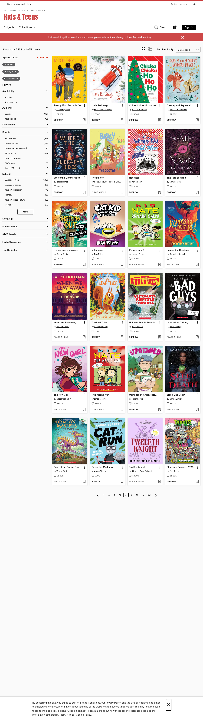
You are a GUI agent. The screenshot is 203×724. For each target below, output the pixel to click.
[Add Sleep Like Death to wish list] (197, 410)
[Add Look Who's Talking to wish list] (197, 337)
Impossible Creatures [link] (178, 250)
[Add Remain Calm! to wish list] (159, 265)
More (25, 212)
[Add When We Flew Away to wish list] (84, 337)
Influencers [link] (97, 250)
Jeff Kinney (137, 182)
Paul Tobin (174, 471)
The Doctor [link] (98, 177)
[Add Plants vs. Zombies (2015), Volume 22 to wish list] (197, 482)
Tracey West (61, 471)
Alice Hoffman (62, 326)
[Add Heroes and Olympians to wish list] (84, 265)
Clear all (42, 57)
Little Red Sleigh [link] (100, 105)
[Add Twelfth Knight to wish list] (159, 482)
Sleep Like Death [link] (176, 395)
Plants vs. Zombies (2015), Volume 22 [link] (181, 467)
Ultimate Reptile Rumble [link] (142, 322)
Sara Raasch (175, 182)
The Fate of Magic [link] (176, 177)
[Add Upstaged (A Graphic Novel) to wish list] (159, 410)
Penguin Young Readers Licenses (108, 182)
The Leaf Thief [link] (99, 322)
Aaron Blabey (175, 326)
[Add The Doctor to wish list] (122, 192)
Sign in (189, 27)
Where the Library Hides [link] (67, 177)
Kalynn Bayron (176, 399)
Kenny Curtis (62, 254)
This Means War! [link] (100, 395)
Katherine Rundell (177, 254)
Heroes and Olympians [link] (66, 250)
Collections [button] (26, 27)
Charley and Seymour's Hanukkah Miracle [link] (181, 105)
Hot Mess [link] (134, 177)
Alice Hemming (101, 326)
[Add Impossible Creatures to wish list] (197, 265)
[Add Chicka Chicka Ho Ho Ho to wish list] (159, 120)
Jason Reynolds (63, 109)
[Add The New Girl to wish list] (84, 410)
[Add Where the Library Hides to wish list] (84, 192)
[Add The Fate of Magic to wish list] (197, 192)
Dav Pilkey (99, 254)
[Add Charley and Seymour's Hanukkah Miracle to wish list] (197, 120)
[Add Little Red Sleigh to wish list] (122, 120)
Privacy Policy (113, 702)
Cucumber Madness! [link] (102, 467)
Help (194, 4)
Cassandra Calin (63, 399)
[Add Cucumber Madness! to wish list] (122, 482)
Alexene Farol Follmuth (142, 471)
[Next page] (156, 495)
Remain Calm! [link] (136, 250)
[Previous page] (98, 495)
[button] (179, 4)
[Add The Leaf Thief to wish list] (122, 337)
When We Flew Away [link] (65, 322)
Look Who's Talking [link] (177, 322)
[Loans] (175, 28)
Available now (11, 102)
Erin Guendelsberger (103, 109)
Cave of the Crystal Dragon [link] (68, 467)
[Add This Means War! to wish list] (122, 410)
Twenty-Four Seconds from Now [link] (68, 105)
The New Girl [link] (61, 395)
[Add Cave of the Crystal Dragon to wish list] (84, 482)
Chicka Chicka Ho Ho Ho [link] (142, 105)
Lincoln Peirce (138, 254)
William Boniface (139, 109)
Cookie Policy (83, 714)
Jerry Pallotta (137, 326)
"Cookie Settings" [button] (76, 710)
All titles (8, 97)
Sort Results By (165, 49)
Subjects (9, 27)
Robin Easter (137, 399)
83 (149, 495)
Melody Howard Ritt (178, 109)
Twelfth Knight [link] (137, 467)
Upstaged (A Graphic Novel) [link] (143, 395)
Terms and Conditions (88, 702)
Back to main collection (19, 4)
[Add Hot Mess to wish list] (159, 192)
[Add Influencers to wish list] (122, 265)
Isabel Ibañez (62, 182)
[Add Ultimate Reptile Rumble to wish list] (159, 337)
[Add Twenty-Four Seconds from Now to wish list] (84, 120)
